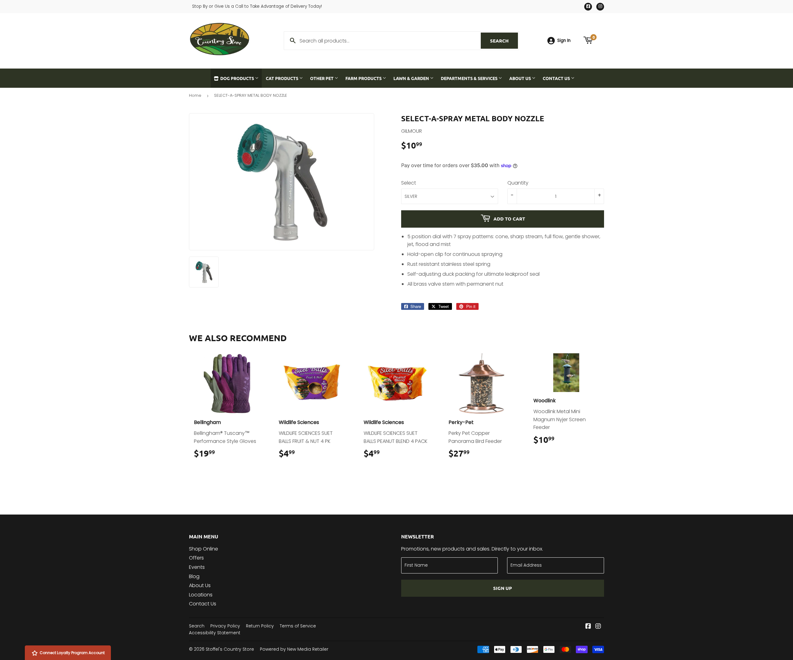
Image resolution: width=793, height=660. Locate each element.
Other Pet (322, 78)
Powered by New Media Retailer (294, 649)
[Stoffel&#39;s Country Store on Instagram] (598, 626)
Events (197, 567)
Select (408, 182)
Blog (194, 576)
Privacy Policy (225, 626)
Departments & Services (469, 78)
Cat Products (282, 78)
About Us (520, 78)
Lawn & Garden (411, 78)
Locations (200, 594)
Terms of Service (298, 626)
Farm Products (364, 78)
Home (195, 95)
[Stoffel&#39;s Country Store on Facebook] (588, 626)
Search (504, 41)
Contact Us (557, 78)
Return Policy (260, 626)
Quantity (517, 182)
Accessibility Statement (214, 633)
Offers (196, 557)
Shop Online (203, 548)
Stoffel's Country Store (230, 649)
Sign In (564, 40)
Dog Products (237, 78)
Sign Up (502, 588)
